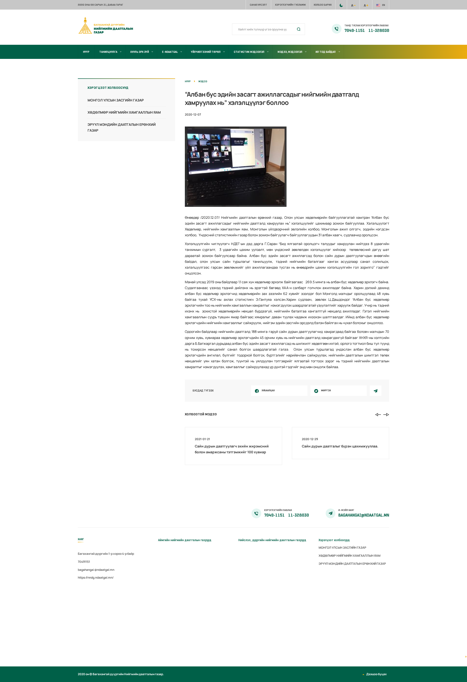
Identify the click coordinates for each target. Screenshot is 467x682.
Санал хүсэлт (258, 4)
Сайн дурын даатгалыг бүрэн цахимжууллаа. (340, 446)
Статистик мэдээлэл (249, 52)
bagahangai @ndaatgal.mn (96, 570)
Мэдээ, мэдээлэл (290, 52)
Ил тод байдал (325, 52)
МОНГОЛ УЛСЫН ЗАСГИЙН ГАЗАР (116, 100)
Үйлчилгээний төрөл (206, 52)
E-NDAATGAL (170, 52)
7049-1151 (355, 30)
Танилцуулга (108, 52)
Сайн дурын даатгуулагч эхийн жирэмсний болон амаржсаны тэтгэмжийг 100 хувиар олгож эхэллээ (232, 452)
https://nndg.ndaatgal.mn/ (96, 577)
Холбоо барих (323, 4)
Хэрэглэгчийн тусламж (290, 4)
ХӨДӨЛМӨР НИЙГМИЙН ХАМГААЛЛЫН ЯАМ (124, 112)
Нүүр (86, 52)
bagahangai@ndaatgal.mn (363, 515)
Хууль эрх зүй (139, 52)
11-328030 (378, 30)
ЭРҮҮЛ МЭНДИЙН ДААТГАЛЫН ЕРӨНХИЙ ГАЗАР (352, 564)
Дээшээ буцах (376, 674)
